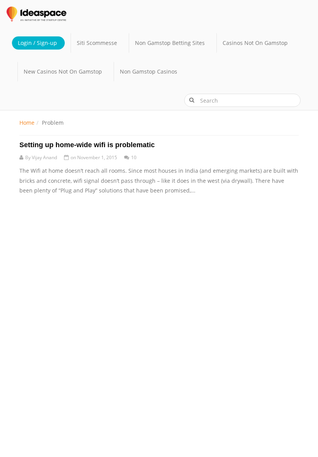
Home (27, 122)
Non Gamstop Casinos (148, 71)
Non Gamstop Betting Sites (170, 42)
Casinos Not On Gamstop (255, 42)
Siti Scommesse (97, 42)
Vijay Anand (44, 157)
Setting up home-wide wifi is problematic (87, 145)
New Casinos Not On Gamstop (63, 71)
